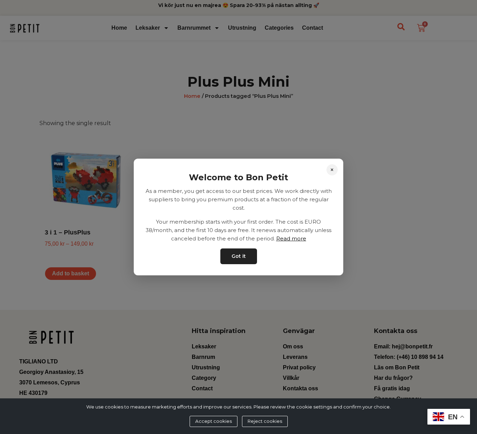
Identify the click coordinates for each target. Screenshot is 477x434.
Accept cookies (213, 421)
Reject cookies (265, 421)
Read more (291, 238)
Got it (239, 256)
